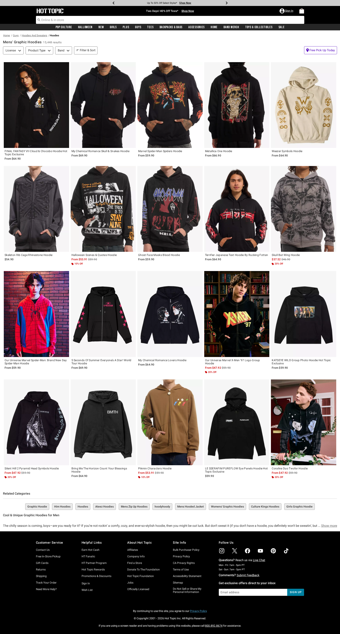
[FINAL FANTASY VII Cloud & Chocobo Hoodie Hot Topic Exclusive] (36, 105)
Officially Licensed (138, 589)
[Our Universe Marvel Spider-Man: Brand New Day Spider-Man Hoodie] (36, 314)
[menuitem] (301, 11)
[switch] (320, 50)
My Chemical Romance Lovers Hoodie (162, 360)
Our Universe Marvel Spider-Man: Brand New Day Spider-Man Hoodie (36, 362)
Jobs (130, 582)
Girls (113, 27)
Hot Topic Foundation (140, 576)
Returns (41, 569)
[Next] (227, 3)
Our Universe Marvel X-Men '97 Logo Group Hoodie (232, 362)
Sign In (86, 583)
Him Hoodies (62, 506)
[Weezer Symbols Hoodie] (303, 105)
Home (214, 27)
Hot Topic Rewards (93, 569)
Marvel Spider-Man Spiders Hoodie (160, 151)
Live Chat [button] (259, 560)
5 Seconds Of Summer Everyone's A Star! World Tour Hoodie (101, 362)
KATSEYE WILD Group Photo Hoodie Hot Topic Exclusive (301, 362)
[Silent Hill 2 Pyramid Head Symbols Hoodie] (36, 422)
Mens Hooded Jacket (190, 506)
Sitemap (178, 582)
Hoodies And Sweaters (34, 35)
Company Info (136, 556)
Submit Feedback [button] (248, 575)
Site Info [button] (179, 542)
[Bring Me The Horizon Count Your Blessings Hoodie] (103, 422)
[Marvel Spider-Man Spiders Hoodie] (170, 105)
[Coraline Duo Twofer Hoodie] (303, 422)
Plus (126, 27)
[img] (222, 551)
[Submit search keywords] (39, 20)
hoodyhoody (162, 506)
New (101, 27)
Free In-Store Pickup (48, 556)
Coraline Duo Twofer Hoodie (290, 468)
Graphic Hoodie (37, 506)
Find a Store (134, 563)
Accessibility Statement (187, 576)
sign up (295, 592)
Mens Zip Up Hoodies (134, 506)
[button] (287, 11)
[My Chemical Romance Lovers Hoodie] (170, 314)
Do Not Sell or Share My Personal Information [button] (187, 590)
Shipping (41, 576)
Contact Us (43, 549)
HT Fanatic (88, 556)
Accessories (196, 27)
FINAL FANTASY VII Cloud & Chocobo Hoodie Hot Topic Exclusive (36, 153)
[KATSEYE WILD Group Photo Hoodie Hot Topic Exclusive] (303, 314)
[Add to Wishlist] (65, 66)
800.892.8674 (213, 625)
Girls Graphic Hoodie (299, 506)
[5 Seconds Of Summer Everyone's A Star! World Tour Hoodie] (103, 314)
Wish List (87, 590)
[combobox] (170, 20)
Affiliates (132, 549)
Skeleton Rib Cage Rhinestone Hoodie (29, 255)
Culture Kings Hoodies (265, 506)
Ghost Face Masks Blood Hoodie (159, 255)
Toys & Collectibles (259, 27)
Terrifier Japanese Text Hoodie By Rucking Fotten (236, 255)
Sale (281, 27)
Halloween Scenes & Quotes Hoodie (94, 255)
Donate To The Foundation (143, 569)
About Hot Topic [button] (139, 542)
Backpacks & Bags (171, 27)
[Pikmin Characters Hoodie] (170, 422)
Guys (138, 27)
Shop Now (185, 2)
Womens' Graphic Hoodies (227, 506)
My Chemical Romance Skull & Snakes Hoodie (100, 151)
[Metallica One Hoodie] (237, 105)
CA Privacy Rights (184, 563)
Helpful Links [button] (92, 542)
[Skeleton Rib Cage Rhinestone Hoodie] (36, 209)
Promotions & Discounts (96, 576)
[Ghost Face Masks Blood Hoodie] (170, 209)
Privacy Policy (181, 556)
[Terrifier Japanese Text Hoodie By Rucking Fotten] (237, 209)
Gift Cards (42, 563)
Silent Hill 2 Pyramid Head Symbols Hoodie (32, 468)
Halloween (85, 27)
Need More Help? (46, 589)
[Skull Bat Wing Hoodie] (303, 209)
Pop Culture (64, 27)
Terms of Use (181, 569)
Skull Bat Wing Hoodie (286, 255)
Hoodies (83, 506)
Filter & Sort (87, 50)
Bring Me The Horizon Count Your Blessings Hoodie (99, 470)
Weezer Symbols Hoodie (287, 151)
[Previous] (114, 3)
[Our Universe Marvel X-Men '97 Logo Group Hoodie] (237, 314)
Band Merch (231, 27)
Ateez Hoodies (104, 506)
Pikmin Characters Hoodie (154, 468)
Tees (150, 27)
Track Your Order (46, 582)
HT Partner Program (94, 563)
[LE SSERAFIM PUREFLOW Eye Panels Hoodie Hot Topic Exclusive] (237, 422)
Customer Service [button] (49, 542)
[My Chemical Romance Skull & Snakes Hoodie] (103, 105)
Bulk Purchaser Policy (186, 549)
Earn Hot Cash (90, 549)
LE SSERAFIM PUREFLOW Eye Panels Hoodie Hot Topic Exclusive (236, 470)
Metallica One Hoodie (218, 151)
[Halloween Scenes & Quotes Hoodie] (103, 209)
